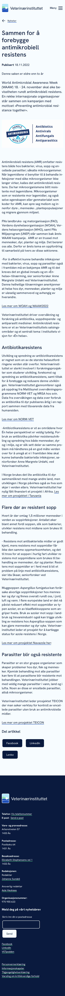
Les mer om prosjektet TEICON (23, 722)
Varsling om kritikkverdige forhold (20, 976)
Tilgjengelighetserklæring (15, 972)
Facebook (7, 944)
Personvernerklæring (13, 964)
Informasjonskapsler (13, 968)
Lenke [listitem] (10, 754)
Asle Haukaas (9, 890)
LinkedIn (6, 947)
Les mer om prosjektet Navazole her (26, 643)
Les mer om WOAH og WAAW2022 (25, 306)
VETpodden (8, 951)
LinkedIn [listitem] (35, 743)
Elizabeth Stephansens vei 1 (17, 859)
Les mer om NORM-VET (18, 419)
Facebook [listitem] (12, 743)
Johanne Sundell (11, 878)
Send (9, 933)
